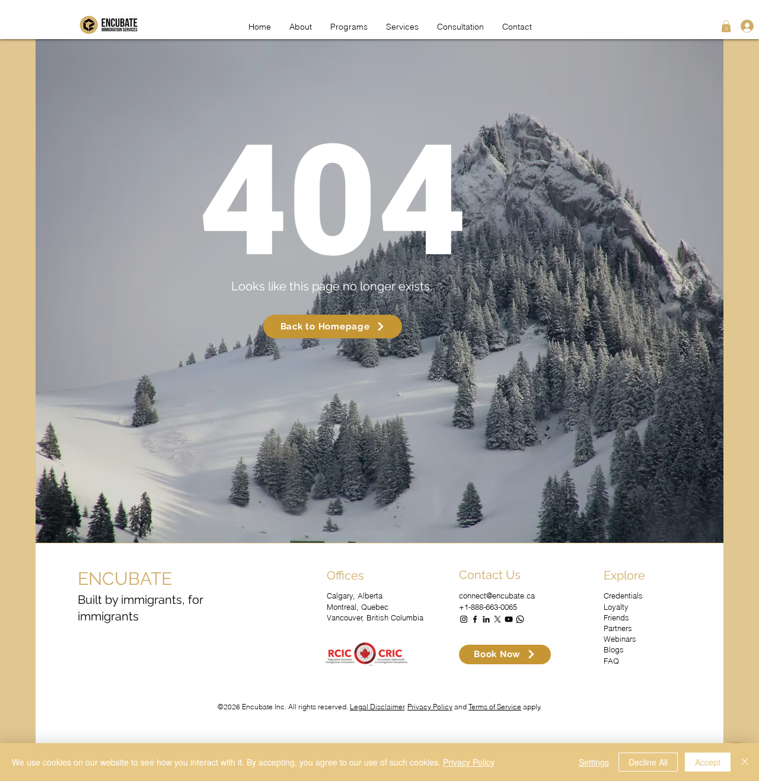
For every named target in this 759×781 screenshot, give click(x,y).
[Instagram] (463, 619)
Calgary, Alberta (354, 595)
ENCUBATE (125, 578)
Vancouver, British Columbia (375, 617)
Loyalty (616, 607)
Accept (707, 762)
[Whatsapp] (520, 619)
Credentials (623, 595)
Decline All (648, 762)
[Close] (745, 762)
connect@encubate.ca (497, 595)
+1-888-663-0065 (488, 607)
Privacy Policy (429, 706)
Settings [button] (594, 762)
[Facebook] (475, 619)
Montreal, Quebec (357, 607)
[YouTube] (509, 619)
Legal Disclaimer (377, 706)
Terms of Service (494, 706)
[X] (497, 619)
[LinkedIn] (486, 619)
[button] (726, 26)
